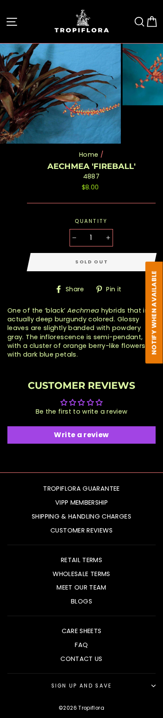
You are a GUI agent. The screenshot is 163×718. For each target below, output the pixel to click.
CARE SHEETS (82, 631)
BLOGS (81, 601)
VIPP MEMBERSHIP (81, 502)
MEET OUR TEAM (81, 587)
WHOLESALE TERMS (81, 574)
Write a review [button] (81, 435)
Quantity (91, 221)
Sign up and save (81, 685)
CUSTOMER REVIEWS (81, 530)
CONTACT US (81, 658)
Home (88, 154)
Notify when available (154, 312)
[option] (61, 94)
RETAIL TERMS (81, 560)
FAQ (81, 644)
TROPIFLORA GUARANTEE (81, 488)
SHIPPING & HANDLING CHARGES (81, 516)
